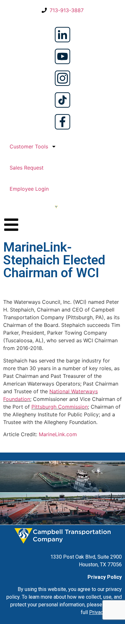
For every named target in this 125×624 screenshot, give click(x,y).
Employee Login (29, 189)
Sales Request (27, 167)
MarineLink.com (58, 434)
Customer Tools (29, 146)
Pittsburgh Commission (59, 407)
